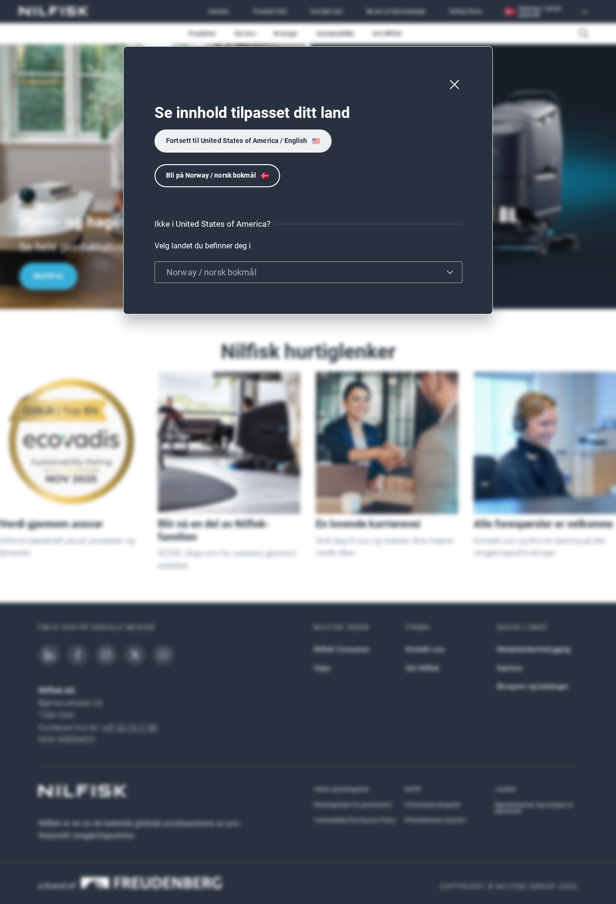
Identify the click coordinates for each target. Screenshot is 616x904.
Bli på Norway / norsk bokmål (211, 175)
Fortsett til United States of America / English (237, 140)
